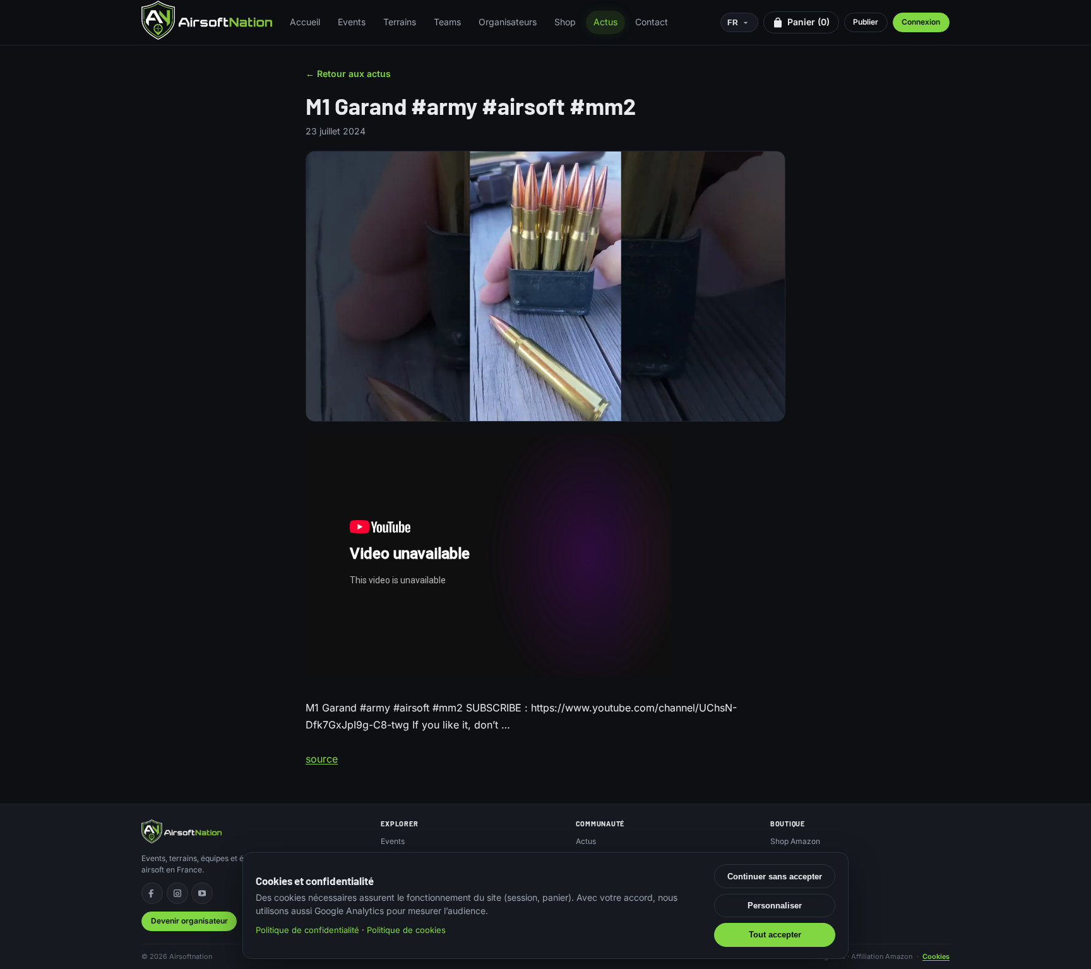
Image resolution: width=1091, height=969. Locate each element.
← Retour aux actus (348, 73)
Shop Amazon (795, 841)
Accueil (305, 21)
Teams (447, 21)
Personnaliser (775, 905)
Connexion (921, 22)
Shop (565, 21)
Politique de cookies (406, 930)
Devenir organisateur (189, 920)
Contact (651, 21)
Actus (605, 21)
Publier (865, 22)
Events (352, 21)
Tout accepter (775, 934)
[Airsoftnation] (206, 20)
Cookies (936, 956)
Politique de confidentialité (307, 930)
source (322, 758)
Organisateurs (508, 21)
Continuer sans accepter (774, 876)
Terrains (399, 21)
